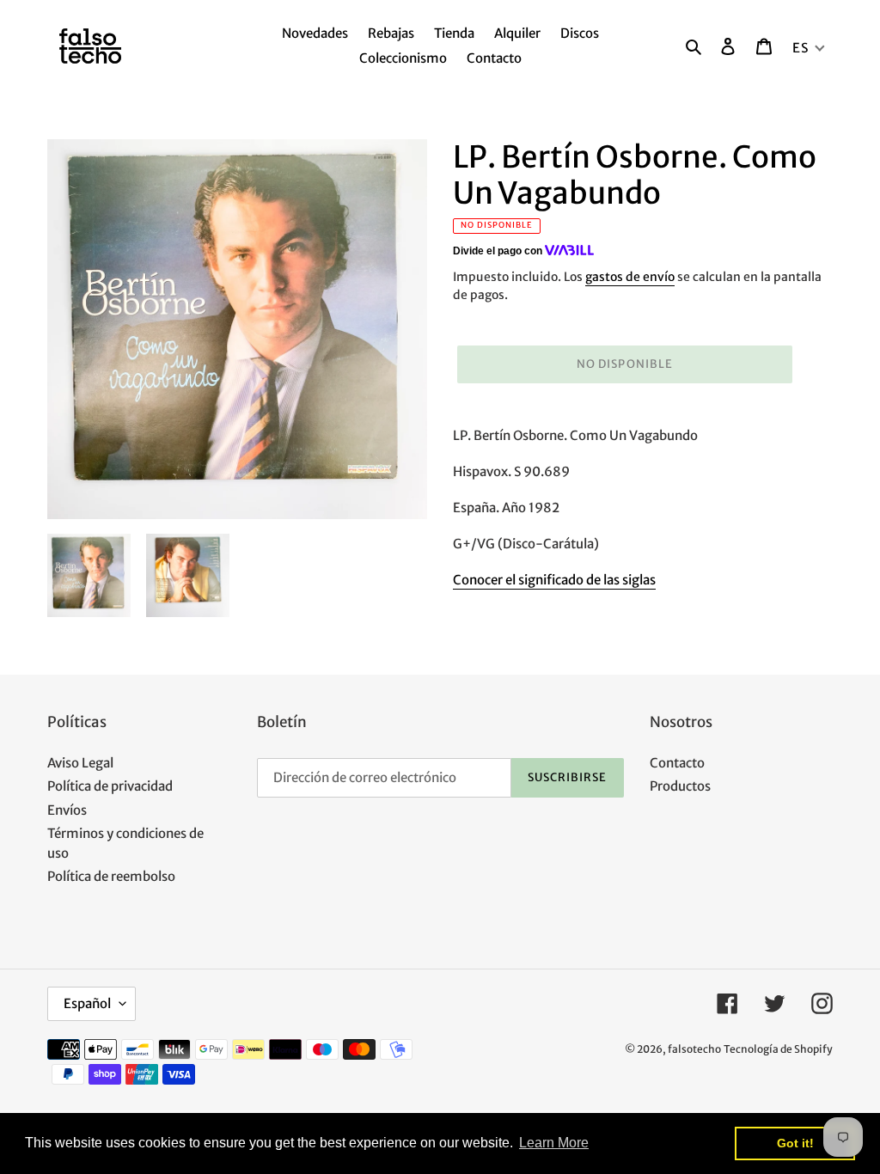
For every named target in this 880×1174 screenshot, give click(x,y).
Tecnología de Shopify (778, 1049)
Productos (680, 786)
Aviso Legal (80, 763)
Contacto (677, 763)
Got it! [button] (795, 1143)
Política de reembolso (111, 876)
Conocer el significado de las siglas (554, 580)
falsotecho (694, 1049)
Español (87, 1003)
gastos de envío (630, 276)
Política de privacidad (110, 786)
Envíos (67, 810)
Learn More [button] (554, 1142)
